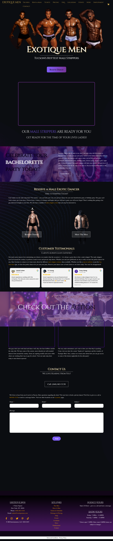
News (89, 2)
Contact (26, 6)
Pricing (56, 2)
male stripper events (52, 203)
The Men (26, 2)
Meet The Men (81, 234)
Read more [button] (78, 285)
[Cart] (108, 4)
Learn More (65, 173)
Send (56, 439)
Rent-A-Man (56, 508)
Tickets (47, 2)
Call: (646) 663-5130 (56, 384)
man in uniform (87, 262)
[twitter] (17, 518)
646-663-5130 (14, 397)
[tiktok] (28, 518)
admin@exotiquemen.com (20, 513)
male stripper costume (54, 262)
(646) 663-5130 (20, 511)
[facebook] (6, 518)
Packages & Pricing (56, 513)
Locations (72, 2)
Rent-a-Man (37, 2)
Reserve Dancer (56, 69)
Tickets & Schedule (56, 511)
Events (81, 2)
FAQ (63, 2)
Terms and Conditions (52, 537)
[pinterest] (23, 518)
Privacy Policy (62, 537)
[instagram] (12, 518)
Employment (98, 2)
